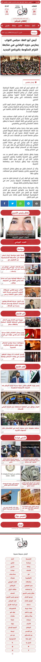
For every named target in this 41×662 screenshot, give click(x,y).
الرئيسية (28, 559)
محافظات (28, 582)
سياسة (27, 25)
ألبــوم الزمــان (12, 627)
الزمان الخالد (29, 601)
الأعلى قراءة (20, 438)
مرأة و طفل (28, 616)
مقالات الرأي (12, 589)
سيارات (28, 620)
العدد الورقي (20, 242)
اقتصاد (28, 570)
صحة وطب (12, 574)
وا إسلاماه (28, 589)
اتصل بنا (28, 642)
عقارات (12, 616)
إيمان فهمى (29, 82)
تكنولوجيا (28, 578)
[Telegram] (28, 203)
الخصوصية (12, 639)
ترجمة (12, 631)
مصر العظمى (28, 585)
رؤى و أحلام (28, 612)
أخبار (33, 25)
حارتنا (12, 620)
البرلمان (28, 627)
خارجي (7, 25)
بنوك (12, 623)
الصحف (12, 593)
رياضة (14, 25)
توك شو (12, 612)
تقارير (20, 25)
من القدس (28, 631)
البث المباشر (12, 601)
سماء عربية (28, 608)
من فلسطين (28, 635)
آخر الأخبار (20, 314)
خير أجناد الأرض (12, 604)
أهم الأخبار (20, 367)
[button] (37, 228)
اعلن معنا (28, 639)
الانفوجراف (12, 608)
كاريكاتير (12, 585)
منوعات (12, 578)
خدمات (28, 604)
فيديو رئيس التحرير (12, 597)
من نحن (12, 635)
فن (28, 574)
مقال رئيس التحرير (20, 213)
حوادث (12, 570)
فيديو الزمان (29, 597)
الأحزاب (28, 623)
